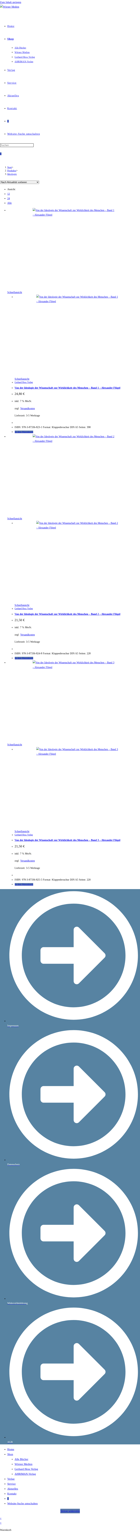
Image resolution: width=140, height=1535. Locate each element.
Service (11, 1483)
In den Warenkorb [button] (24, 432)
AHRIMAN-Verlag (25, 1473)
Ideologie (12, 174)
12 (8, 194)
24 (8, 198)
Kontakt (11, 1493)
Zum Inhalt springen (10, 2)
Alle (9, 203)
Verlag (11, 1478)
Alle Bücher (21, 1459)
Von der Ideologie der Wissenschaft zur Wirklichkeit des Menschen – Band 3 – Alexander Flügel (67, 840)
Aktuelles (12, 1488)
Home (10, 1449)
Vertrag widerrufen (70, 1511)
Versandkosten (27, 408)
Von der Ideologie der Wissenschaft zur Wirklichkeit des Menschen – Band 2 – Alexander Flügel (67, 614)
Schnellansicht (14, 292)
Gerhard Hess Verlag (24, 382)
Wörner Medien (23, 1464)
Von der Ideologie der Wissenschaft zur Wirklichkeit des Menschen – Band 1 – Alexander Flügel (67, 387)
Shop (10, 1454)
